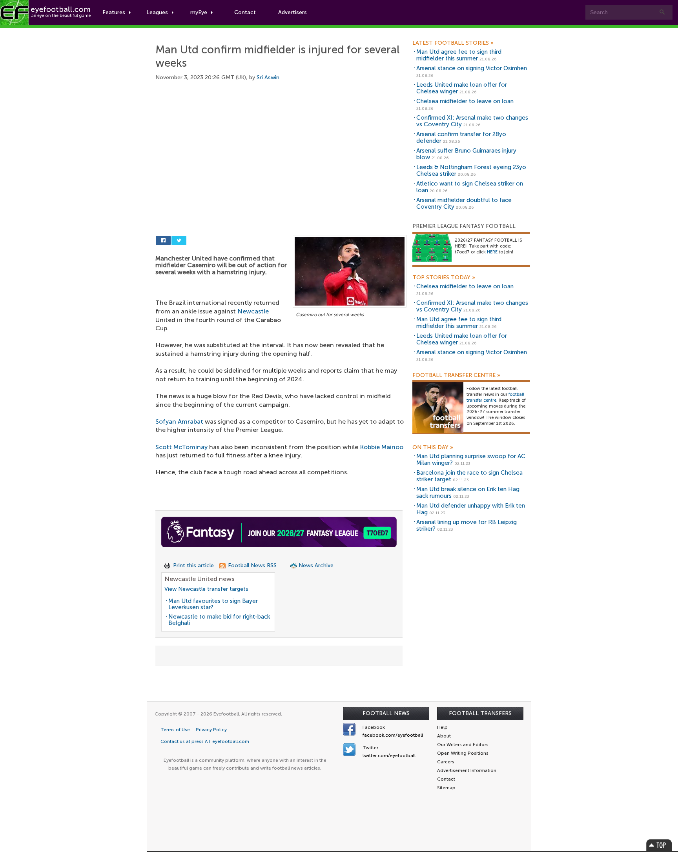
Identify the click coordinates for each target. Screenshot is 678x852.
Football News (386, 713)
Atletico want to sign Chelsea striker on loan (469, 187)
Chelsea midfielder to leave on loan (465, 101)
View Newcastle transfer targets (206, 589)
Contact (245, 12)
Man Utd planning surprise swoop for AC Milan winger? (470, 459)
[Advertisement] (280, 149)
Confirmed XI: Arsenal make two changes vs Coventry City (472, 121)
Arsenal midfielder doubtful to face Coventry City (464, 203)
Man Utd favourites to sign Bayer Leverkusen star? (213, 604)
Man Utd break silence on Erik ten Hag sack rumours (467, 492)
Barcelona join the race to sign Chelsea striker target (469, 476)
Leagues (157, 12)
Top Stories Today (443, 278)
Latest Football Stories (453, 43)
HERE (492, 252)
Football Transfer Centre (456, 375)
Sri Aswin (268, 77)
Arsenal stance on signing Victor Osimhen (471, 68)
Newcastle (253, 311)
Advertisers (292, 12)
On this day (432, 448)
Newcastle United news (199, 579)
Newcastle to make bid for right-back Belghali (219, 620)
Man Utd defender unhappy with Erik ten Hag (470, 509)
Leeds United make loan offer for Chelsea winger (461, 88)
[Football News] (46, 12)
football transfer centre (495, 397)
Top (659, 845)
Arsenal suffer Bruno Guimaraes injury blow (466, 154)
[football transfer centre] (437, 407)
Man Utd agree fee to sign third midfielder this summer (458, 55)
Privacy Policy (211, 729)
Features (113, 12)
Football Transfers (480, 713)
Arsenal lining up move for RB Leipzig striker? (466, 525)
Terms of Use (175, 729)
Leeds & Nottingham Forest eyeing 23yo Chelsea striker (471, 170)
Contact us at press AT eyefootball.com (204, 741)
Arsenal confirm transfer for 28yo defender (461, 137)
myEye (198, 12)
